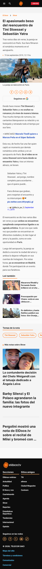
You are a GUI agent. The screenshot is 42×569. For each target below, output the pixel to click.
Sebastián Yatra (27, 335)
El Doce (5, 15)
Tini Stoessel (10, 335)
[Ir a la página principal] (21, 3)
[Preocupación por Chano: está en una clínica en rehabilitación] (11, 299)
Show (15, 15)
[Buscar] (9, 3)
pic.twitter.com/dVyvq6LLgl (20, 202)
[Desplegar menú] (4, 3)
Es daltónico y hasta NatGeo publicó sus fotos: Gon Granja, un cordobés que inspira (30, 315)
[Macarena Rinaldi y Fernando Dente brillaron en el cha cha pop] (11, 285)
